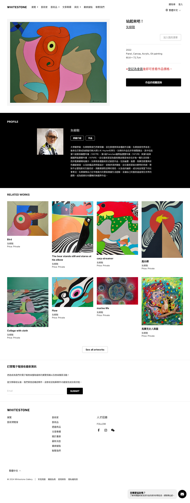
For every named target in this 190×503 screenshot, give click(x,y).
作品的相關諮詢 (153, 82)
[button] (173, 10)
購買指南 (52, 479)
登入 (180, 4)
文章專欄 (66, 7)
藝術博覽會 (12, 422)
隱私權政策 (73, 479)
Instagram (105, 430)
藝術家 (44, 7)
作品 (90, 138)
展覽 (9, 417)
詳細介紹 (77, 138)
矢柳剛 (130, 27)
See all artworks (95, 349)
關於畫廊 (56, 436)
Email (10, 390)
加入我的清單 (170, 37)
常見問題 (42, 479)
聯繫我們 (100, 7)
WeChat (113, 430)
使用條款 (62, 479)
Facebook (98, 430)
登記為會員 (135, 69)
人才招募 (102, 417)
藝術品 (55, 422)
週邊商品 (56, 426)
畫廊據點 (88, 7)
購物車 (172, 4)
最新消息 (56, 441)
